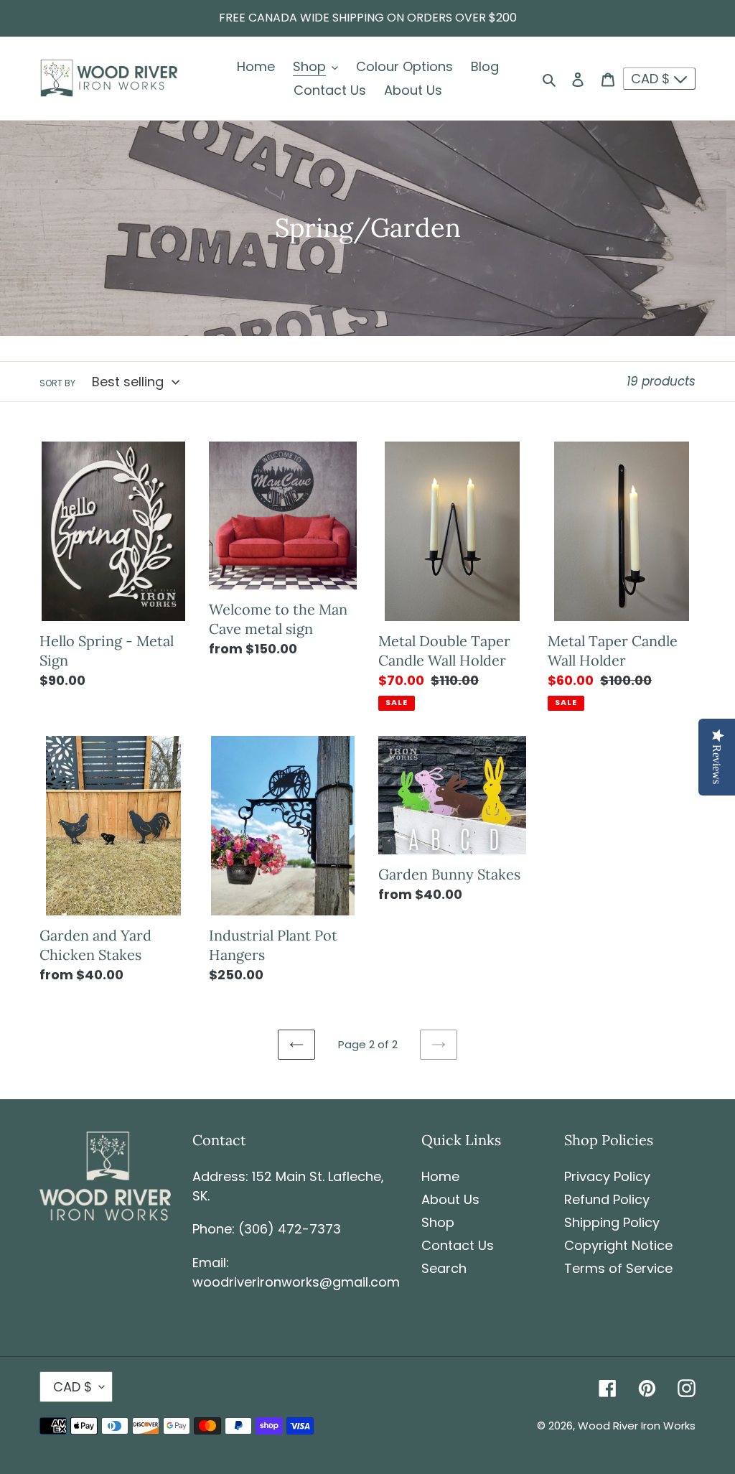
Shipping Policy (612, 1222)
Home (440, 1176)
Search (444, 1268)
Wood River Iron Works (637, 1425)
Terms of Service (618, 1268)
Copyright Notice (618, 1245)
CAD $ (652, 79)
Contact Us (457, 1245)
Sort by (57, 383)
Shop (437, 1222)
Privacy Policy (607, 1176)
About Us (450, 1199)
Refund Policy (607, 1199)
